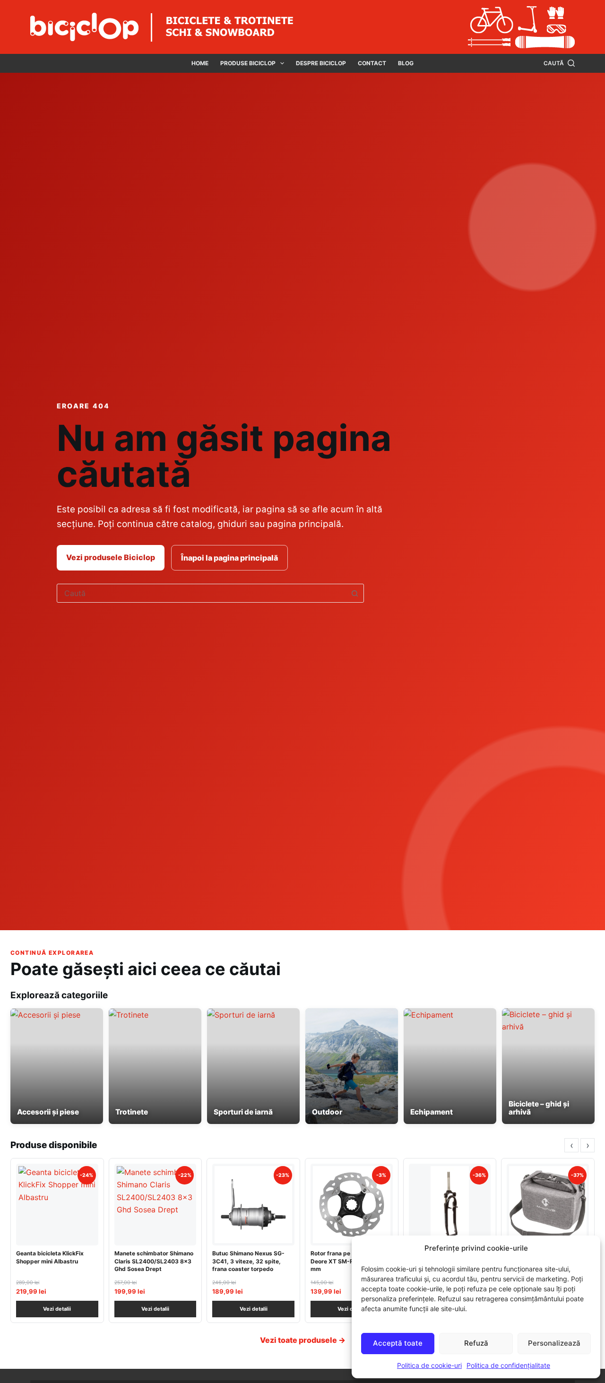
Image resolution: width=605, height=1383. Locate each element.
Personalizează (554, 1343)
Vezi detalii (57, 1308)
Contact (372, 63)
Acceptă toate (398, 1343)
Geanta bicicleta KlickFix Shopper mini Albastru (50, 1257)
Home (199, 63)
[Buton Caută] (354, 593)
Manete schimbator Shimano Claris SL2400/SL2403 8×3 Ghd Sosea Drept (153, 1261)
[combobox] (201, 593)
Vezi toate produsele (303, 1340)
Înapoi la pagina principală (229, 557)
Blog (406, 63)
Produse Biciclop (248, 63)
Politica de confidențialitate (508, 1365)
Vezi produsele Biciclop (110, 557)
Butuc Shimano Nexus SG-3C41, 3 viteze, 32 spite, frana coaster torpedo (248, 1261)
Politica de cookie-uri (429, 1365)
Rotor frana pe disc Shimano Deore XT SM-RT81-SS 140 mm (350, 1261)
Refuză (476, 1343)
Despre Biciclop (321, 63)
